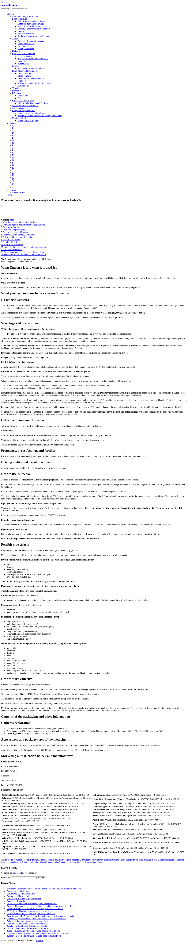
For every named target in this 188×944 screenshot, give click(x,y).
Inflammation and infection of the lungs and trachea (40, 115)
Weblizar (39, 940)
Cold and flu (23, 95)
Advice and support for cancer (31, 41)
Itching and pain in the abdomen (32, 68)
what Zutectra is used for (65, 862)
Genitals (15, 66)
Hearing (21, 61)
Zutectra (80, 862)
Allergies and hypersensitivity (25, 16)
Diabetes (16, 51)
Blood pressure (24, 76)
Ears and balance (25, 56)
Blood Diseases (24, 73)
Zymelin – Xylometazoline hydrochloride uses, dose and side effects (36, 918)
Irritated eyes (23, 63)
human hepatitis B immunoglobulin (81, 860)
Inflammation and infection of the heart (34, 83)
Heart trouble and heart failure (31, 78)
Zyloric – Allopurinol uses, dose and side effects (27, 921)
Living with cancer (26, 48)
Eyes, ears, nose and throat (23, 53)
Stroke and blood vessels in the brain (33, 36)
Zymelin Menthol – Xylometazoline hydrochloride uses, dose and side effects (40, 916)
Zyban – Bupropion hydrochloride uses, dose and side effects (33, 931)
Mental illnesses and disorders (25, 105)
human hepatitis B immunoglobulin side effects (117, 860)
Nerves (21, 31)
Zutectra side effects (94, 862)
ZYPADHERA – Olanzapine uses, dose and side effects (31, 913)
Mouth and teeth (19, 118)
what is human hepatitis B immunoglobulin (19, 862)
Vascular (16, 88)
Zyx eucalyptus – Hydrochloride (21, 893)
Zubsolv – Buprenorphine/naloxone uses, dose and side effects (34, 936)
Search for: (6, 878)
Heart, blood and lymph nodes (25, 71)
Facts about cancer (26, 46)
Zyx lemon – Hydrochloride (19, 896)
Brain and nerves (19, 19)
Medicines (11, 123)
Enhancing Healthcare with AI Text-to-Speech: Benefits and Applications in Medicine (44, 889)
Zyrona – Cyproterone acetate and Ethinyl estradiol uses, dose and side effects (40, 906)
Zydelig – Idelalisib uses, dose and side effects (27, 926)
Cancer (15, 38)
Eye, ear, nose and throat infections (33, 58)
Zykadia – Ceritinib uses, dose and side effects (27, 923)
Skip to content (7, 2)
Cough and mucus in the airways (32, 113)
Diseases (10, 14)
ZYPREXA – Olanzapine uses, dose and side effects (29, 911)
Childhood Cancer (26, 43)
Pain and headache (26, 34)
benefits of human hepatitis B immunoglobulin (26, 860)
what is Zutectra (46, 862)
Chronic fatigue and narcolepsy (31, 21)
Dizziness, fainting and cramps (31, 24)
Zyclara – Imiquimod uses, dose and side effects (27, 928)
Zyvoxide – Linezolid (16, 901)
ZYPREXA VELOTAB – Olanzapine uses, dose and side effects (35, 908)
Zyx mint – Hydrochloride (18, 891)
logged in (17, 873)
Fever (20, 98)
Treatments (11, 190)
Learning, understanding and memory (34, 29)
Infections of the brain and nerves (32, 26)
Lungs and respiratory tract (23, 110)
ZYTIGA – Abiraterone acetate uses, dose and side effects (32, 903)
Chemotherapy (18, 192)
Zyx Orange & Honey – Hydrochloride (24, 898)
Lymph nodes (23, 86)
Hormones (16, 91)
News (9, 195)
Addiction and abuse (21, 108)
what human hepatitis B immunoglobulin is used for (161, 860)
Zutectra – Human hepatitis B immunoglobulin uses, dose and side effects (38, 933)
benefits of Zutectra (56, 860)
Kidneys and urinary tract (23, 100)
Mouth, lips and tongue (28, 120)
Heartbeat (22, 81)
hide (12, 220)
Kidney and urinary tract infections (33, 103)
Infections (16, 93)
